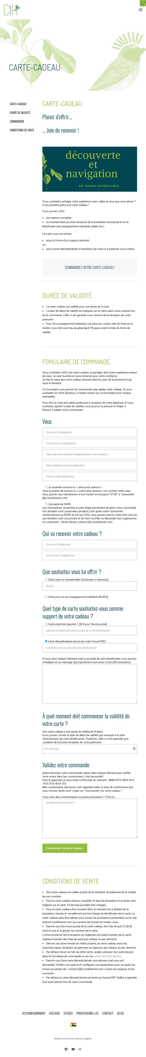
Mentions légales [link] (83, 1039)
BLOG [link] (120, 1013)
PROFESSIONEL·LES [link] (87, 1013)
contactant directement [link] (107, 956)
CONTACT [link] (108, 1013)
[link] (143, 3)
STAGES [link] (68, 1013)
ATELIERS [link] (54, 1013)
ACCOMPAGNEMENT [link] (34, 1013)
